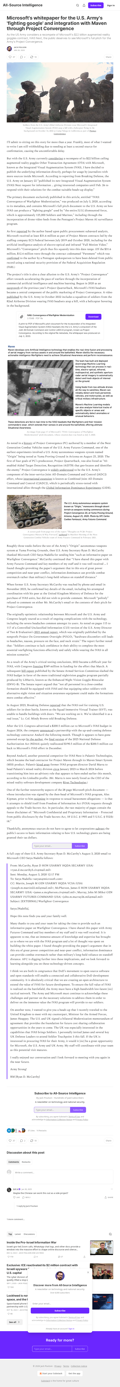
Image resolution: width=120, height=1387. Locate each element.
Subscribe (95, 5)
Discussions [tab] (29, 1234)
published (13, 297)
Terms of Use (74, 1317)
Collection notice (79, 1366)
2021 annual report (46, 632)
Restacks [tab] (26, 1162)
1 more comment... (16, 1219)
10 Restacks (41, 1130)
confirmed (13, 258)
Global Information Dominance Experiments (73, 488)
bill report (28, 671)
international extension (37, 479)
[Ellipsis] (111, 1189)
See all (12, 1322)
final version (56, 739)
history (28, 443)
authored (63, 534)
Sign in (111, 5)
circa (56, 769)
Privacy (57, 1366)
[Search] (77, 5)
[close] (88, 1272)
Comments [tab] (13, 1162)
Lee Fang (40, 1253)
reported (22, 231)
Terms (66, 1366)
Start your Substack (52, 1373)
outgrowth (13, 288)
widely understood (62, 470)
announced (47, 730)
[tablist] (19, 1162)
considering (55, 158)
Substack (45, 1380)
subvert (100, 829)
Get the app (74, 1373)
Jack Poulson (20, 47)
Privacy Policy (82, 1320)
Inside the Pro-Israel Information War (31, 1242)
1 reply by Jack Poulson (27, 1206)
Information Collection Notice (59, 1320)
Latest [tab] (18, 1234)
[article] (60, 1249)
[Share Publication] (84, 5)
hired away (43, 765)
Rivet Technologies (74, 782)
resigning (39, 799)
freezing (38, 666)
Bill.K (15, 1189)
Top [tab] (10, 1234)
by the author (34, 739)
